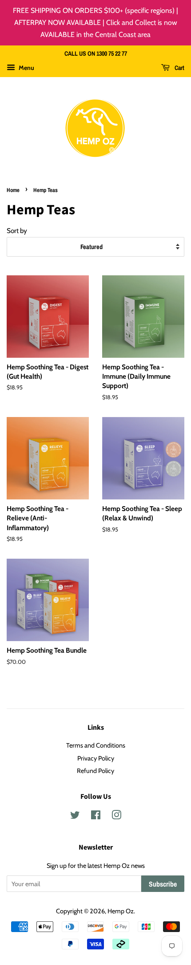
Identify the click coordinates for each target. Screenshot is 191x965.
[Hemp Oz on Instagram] (116, 817)
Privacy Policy (95, 758)
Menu (25, 68)
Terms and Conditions (95, 745)
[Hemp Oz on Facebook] (96, 817)
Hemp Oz (120, 911)
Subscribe (163, 884)
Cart (178, 68)
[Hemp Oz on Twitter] (75, 817)
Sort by (17, 230)
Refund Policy (95, 771)
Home (13, 190)
